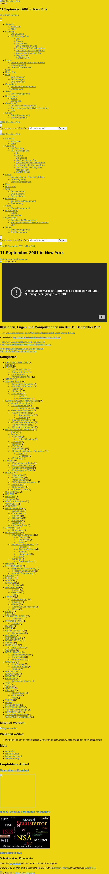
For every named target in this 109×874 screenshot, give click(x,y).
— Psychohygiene (24, 561)
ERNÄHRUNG (12, 674)
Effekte (8, 365)
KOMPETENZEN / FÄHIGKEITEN (21, 401)
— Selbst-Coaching (25, 439)
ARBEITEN (10, 528)
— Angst (20, 542)
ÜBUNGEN (10, 504)
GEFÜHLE (10, 650)
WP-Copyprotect (28, 873)
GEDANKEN (11, 645)
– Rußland (16, 695)
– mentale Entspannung (22, 573)
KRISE (8, 367)
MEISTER (10, 496)
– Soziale (15, 389)
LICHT (8, 614)
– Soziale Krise (18, 374)
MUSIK (8, 702)
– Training (15, 446)
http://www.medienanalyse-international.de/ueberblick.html (26, 344)
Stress (8, 91)
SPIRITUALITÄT (13, 638)
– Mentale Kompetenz (21, 420)
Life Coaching (17, 34)
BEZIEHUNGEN (13, 652)
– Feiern (14, 604)
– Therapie (16, 441)
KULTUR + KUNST (14, 707)
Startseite (9, 24)
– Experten (10, 499)
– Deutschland (17, 693)
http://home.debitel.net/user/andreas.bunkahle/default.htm (37, 337)
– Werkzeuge (17, 485)
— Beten (20, 453)
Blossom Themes (61, 868)
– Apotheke (16, 523)
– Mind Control (17, 647)
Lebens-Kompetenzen (21, 67)
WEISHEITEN (12, 587)
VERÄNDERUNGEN (15, 616)
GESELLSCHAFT (13, 631)
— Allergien (21, 552)
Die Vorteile (21, 43)
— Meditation (22, 456)
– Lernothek (16, 520)
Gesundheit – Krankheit (14, 770)
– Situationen (17, 393)
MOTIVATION (11, 671)
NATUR (9, 628)
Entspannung (17, 89)
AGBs (13, 29)
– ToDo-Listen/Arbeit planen (24, 482)
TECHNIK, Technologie (16, 710)
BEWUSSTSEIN (13, 640)
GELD (8, 686)
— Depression (23, 540)
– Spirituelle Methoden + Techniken (27, 451)
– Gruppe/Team (18, 659)
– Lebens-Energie (19, 667)
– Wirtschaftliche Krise (21, 377)
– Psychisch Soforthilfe (21, 386)
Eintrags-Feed (12, 754)
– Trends (15, 623)
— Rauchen (21, 547)
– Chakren (15, 669)
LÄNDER (9, 690)
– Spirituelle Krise (19, 370)
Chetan (17, 873)
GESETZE (10, 678)
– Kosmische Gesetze (21, 681)
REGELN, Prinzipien (15, 501)
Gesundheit (10, 84)
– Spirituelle (16, 391)
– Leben (14, 590)
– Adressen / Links (19, 489)
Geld (7, 74)
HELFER (9, 494)
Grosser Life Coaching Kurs (29, 53)
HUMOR (9, 626)
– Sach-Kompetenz (20, 405)
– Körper (15, 609)
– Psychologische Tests (22, 463)
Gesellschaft (11, 103)
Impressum (16, 27)
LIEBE (8, 611)
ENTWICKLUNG (13, 621)
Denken (14, 434)
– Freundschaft (18, 657)
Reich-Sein (10, 72)
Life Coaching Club (20, 36)
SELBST (9, 643)
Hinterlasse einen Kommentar (14, 259)
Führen (14, 98)
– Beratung (16, 444)
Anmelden (10, 751)
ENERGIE (10, 662)
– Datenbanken (18, 487)
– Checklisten (17, 477)
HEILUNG (10, 564)
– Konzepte (16, 559)
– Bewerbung (17, 530)
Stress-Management (20, 94)
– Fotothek (16, 516)
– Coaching (16, 437)
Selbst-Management (20, 115)
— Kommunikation (24, 415)
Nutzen (19, 41)
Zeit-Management (19, 118)
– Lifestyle (15, 602)
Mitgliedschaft (22, 55)
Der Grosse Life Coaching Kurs (30, 48)
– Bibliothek (16, 518)
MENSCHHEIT (12, 705)
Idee (18, 39)
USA (13, 110)
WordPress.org (12, 758)
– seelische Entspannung (23, 571)
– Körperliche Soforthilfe (22, 384)
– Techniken (16, 619)
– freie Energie (17, 664)
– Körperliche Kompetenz (23, 427)
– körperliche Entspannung (23, 568)
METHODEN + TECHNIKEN (19, 429)
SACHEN (9, 688)
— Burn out (21, 537)
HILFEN (9, 473)
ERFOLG (9, 578)
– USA (14, 698)
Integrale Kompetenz (20, 403)
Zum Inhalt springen (9, 15)
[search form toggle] (1, 125)
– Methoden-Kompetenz (22, 410)
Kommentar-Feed (13, 756)
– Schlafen (16, 585)
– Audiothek (16, 511)
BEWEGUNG (11, 676)
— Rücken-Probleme (26, 549)
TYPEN (9, 700)
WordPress (90, 868)
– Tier (13, 595)
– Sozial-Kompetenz (20, 413)
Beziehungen (11, 96)
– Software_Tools (19, 525)
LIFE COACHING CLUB (16, 362)
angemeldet (15, 863)
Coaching (9, 31)
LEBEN (8, 597)
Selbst (8, 113)
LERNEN (9, 576)
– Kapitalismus (18, 633)
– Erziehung (16, 458)
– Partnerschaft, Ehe (20, 655)
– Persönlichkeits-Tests (21, 465)
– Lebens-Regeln (19, 599)
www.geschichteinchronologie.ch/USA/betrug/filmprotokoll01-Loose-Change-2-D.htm (38, 333)
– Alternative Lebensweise (23, 607)
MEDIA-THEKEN (13, 508)
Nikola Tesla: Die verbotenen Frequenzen (25, 811)
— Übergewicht (23, 554)
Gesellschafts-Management (23, 106)
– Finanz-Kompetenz (26, 408)
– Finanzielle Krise (19, 372)
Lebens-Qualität (18, 65)
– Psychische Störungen (22, 535)
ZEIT (7, 683)
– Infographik (17, 475)
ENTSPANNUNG (13, 566)
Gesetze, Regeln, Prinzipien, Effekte (28, 62)
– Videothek (16, 513)
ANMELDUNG (23, 58)
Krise (7, 70)
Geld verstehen (18, 77)
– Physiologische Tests (21, 470)
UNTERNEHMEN (13, 712)
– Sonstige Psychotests (22, 468)
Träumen (15, 432)
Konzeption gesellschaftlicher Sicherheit (30, 108)
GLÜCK (9, 580)
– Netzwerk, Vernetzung (16, 714)
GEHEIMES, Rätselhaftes (17, 717)
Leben (8, 60)
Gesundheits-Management (23, 86)
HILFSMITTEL (12, 492)
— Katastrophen (23, 398)
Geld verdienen (18, 82)
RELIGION (10, 635)
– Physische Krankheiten (22, 544)
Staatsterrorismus (11, 852)
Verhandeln (16, 101)
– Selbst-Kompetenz (20, 425)
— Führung (21, 417)
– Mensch (15, 592)
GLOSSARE (11, 506)
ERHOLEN (10, 583)
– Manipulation (18, 449)
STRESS (9, 379)
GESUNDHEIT (12, 532)
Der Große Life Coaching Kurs (30, 50)
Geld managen (18, 79)
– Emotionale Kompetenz (22, 422)
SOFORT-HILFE (13, 382)
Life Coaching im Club (26, 46)
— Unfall (20, 396)
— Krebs (20, 556)
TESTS (8, 461)
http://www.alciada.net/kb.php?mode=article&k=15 (23, 342)
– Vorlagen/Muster (19, 480)
